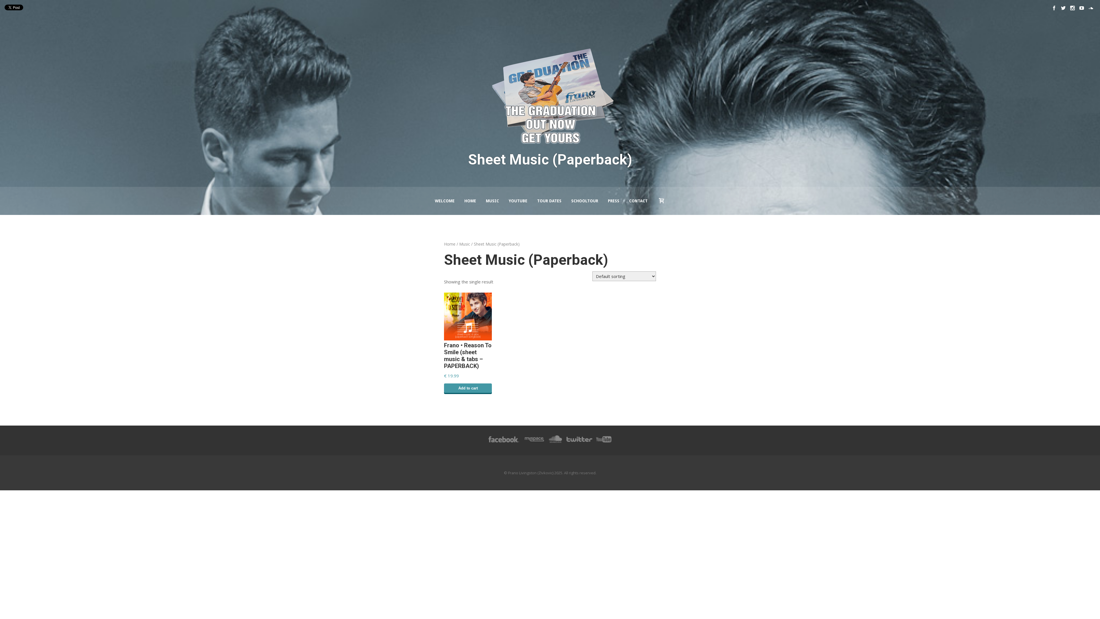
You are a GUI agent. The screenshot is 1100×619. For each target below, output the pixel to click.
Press (613, 201)
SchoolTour (584, 201)
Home (470, 201)
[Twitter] (1063, 8)
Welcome (445, 201)
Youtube (518, 201)
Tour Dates (549, 201)
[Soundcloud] (1091, 8)
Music (492, 201)
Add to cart (468, 388)
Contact (638, 201)
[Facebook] (1054, 8)
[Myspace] (534, 442)
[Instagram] (1072, 8)
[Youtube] (1081, 8)
